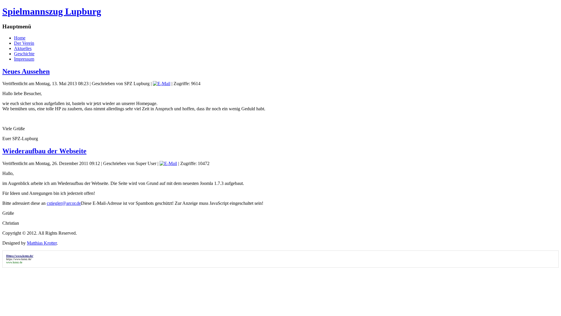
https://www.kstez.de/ (19, 259)
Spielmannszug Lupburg (51, 11)
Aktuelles (23, 48)
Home (19, 37)
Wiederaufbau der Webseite (44, 151)
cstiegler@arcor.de (64, 203)
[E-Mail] (161, 83)
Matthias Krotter (42, 243)
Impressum (24, 58)
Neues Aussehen (26, 71)
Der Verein (24, 43)
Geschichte (24, 53)
